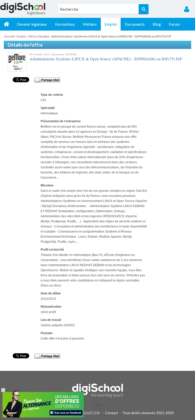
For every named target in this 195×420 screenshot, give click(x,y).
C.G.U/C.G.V (90, 413)
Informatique (58, 54)
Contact (111, 413)
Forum (174, 24)
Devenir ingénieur (32, 24)
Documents (135, 24)
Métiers (90, 24)
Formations (65, 24)
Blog (157, 24)
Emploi (111, 24)
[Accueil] (6, 24)
